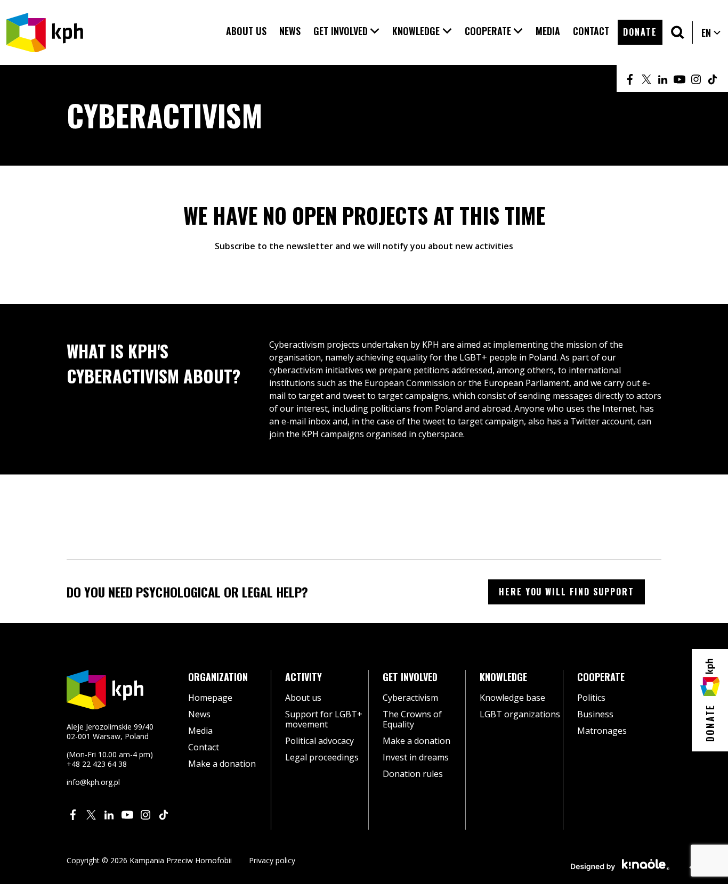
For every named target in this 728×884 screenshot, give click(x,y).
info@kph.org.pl (93, 782)
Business (595, 714)
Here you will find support (566, 591)
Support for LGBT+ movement (323, 719)
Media (200, 730)
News (199, 714)
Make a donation (222, 764)
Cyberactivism (410, 697)
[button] (346, 31)
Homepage (210, 697)
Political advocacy (319, 741)
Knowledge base (512, 697)
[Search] (677, 32)
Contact (203, 747)
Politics (591, 697)
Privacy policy (272, 860)
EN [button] (711, 32)
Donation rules (413, 774)
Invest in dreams (416, 757)
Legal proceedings (322, 757)
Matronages (602, 730)
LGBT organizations (520, 714)
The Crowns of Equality (412, 719)
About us (303, 697)
